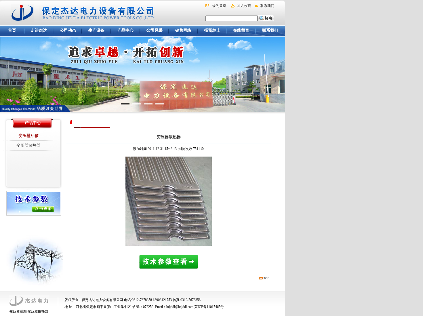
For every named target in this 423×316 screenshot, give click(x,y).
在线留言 (241, 30)
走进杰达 (39, 30)
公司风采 (154, 30)
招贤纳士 (212, 30)
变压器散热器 (28, 145)
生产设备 (96, 30)
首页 (12, 30)
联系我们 (267, 6)
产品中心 (125, 30)
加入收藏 (244, 6)
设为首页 (219, 6)
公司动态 (68, 30)
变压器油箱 (28, 136)
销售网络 (183, 30)
